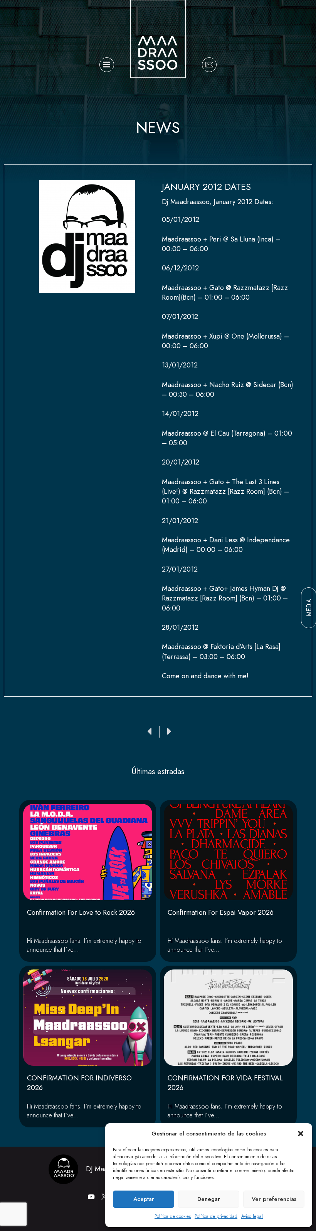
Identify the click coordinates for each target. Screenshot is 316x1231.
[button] (300, 1133)
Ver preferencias (274, 1199)
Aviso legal (252, 1216)
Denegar (208, 1199)
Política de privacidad (216, 1216)
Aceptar (143, 1199)
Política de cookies (173, 1216)
